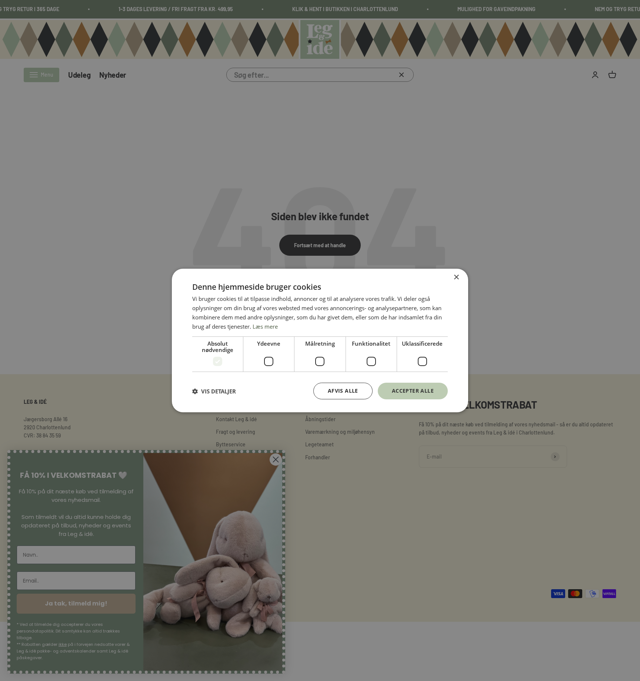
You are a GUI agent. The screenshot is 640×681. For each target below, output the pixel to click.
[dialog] (320, 340)
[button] (214, 391)
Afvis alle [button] (343, 390)
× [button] (456, 277)
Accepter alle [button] (413, 390)
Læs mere (265, 326)
